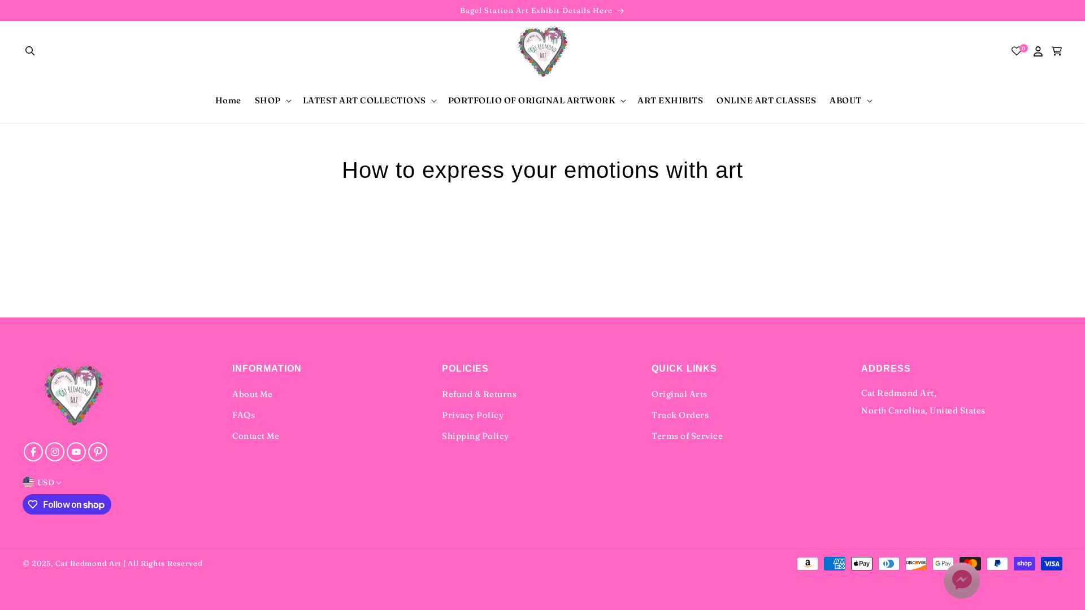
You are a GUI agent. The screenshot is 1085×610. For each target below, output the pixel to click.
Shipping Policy (475, 435)
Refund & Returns (479, 394)
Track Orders (680, 414)
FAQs (243, 414)
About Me (252, 394)
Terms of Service (687, 435)
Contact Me (255, 435)
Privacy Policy (473, 414)
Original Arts (680, 394)
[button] (30, 51)
